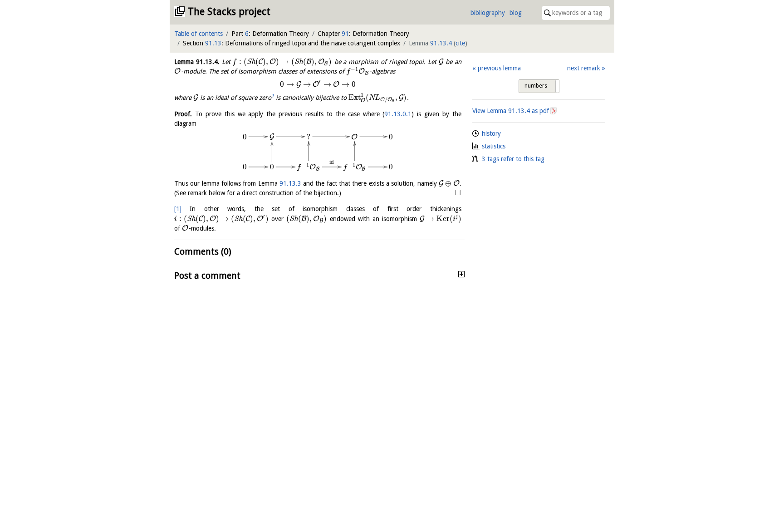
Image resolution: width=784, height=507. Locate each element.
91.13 (213, 43)
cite (460, 43)
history (491, 133)
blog (516, 12)
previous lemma (499, 68)
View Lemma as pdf (510, 110)
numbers (535, 86)
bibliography (487, 12)
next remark (583, 68)
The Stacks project (229, 11)
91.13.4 (441, 43)
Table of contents (198, 33)
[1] (177, 208)
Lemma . (197, 61)
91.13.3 (290, 183)
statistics (493, 146)
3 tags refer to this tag (513, 158)
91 (345, 33)
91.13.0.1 (398, 114)
